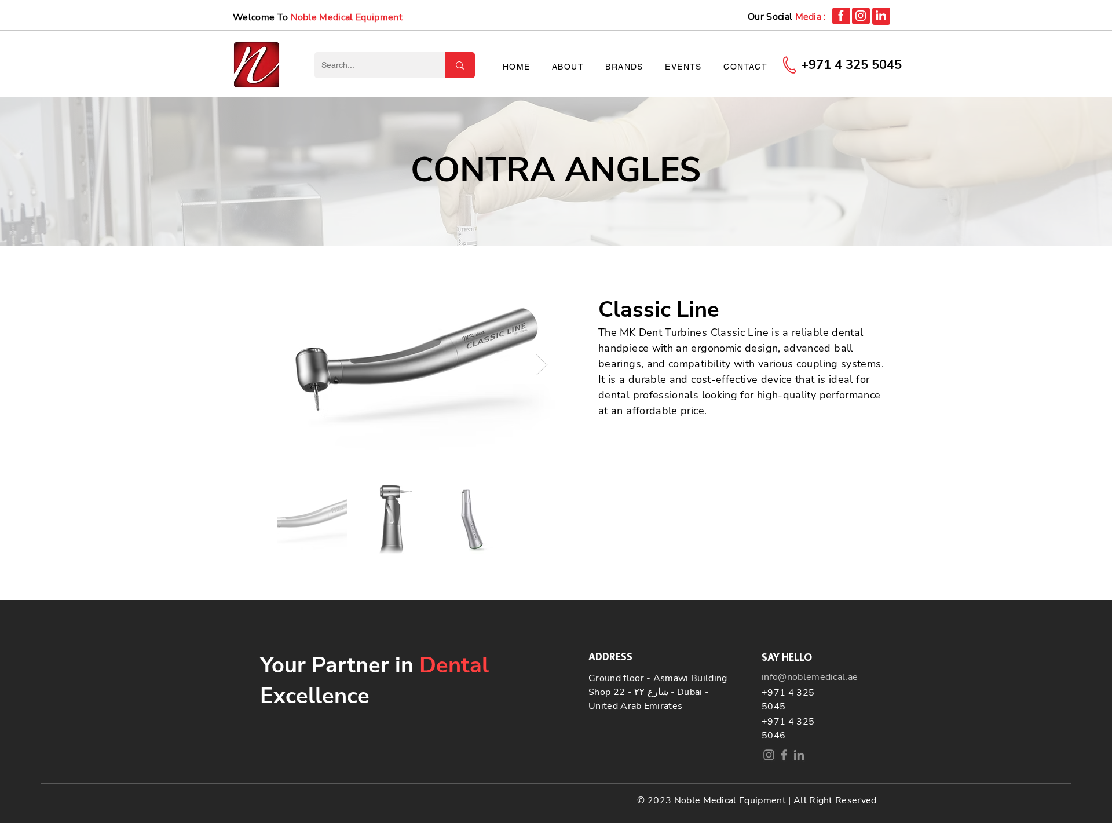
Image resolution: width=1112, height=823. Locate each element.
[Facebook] (784, 755)
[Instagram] (769, 755)
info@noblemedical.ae (810, 677)
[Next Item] (541, 364)
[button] (624, 67)
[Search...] (460, 65)
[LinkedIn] (799, 755)
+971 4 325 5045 (851, 65)
